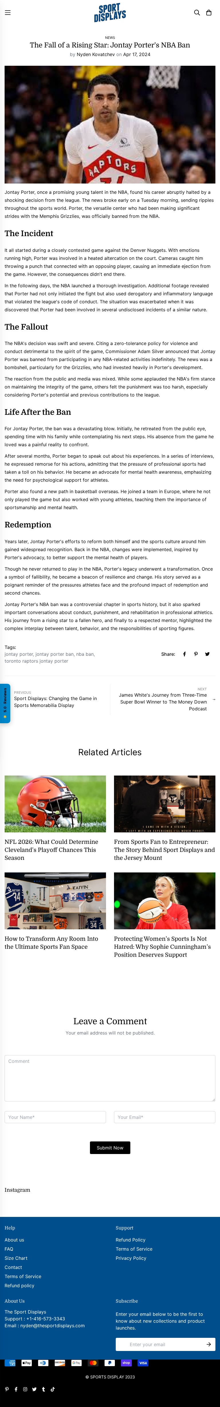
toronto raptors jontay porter (36, 661)
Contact (13, 1267)
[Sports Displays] (110, 12)
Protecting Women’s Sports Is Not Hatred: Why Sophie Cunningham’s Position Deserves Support (162, 947)
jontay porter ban (55, 654)
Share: (168, 654)
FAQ (9, 1249)
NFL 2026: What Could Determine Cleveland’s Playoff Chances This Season (51, 850)
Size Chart (16, 1258)
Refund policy (19, 1285)
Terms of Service (23, 1276)
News (110, 37)
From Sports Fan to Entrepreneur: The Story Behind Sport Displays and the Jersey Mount (164, 850)
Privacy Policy (131, 1258)
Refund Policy (131, 1240)
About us (14, 1240)
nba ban (85, 654)
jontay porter (19, 654)
